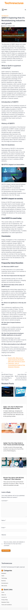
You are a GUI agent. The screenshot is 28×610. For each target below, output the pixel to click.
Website (3, 535)
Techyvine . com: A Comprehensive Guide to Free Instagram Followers (16, 365)
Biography (3, 573)
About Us (3, 594)
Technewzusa (14, 3)
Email (3, 527)
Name (3, 520)
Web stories (4, 585)
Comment (4, 500)
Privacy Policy (4, 599)
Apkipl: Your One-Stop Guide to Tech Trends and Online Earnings (13, 443)
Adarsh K (5, 25)
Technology (4, 15)
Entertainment (4, 583)
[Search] (25, 10)
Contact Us (4, 597)
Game (2, 575)
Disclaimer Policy (5, 602)
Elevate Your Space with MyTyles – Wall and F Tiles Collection (13, 478)
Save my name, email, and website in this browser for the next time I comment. (14, 543)
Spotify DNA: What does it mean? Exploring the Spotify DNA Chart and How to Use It (16, 359)
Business (3, 580)
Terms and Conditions (6, 604)
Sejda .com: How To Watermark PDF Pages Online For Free (13, 407)
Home (2, 592)
